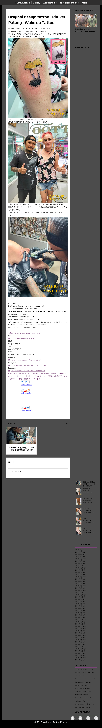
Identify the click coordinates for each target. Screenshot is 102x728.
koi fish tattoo (79, 688)
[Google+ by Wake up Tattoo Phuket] (80, 718)
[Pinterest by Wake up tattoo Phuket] (88, 718)
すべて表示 (64, 423)
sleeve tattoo (78, 698)
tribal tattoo (78, 701)
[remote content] (38, 383)
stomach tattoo (87, 698)
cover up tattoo (79, 685)
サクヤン (85, 701)
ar (85, 673)
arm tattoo (91, 673)
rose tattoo (86, 695)
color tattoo (88, 682)
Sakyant (90, 669)
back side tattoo (79, 676)
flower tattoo (88, 685)
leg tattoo (87, 688)
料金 (92, 704)
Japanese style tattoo (81, 669)
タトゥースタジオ (80, 704)
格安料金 (81, 707)
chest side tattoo (79, 682)
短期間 (87, 707)
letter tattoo (78, 692)
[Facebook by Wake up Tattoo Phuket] (73, 718)
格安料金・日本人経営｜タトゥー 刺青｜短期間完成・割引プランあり (21, 449)
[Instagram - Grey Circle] (96, 718)
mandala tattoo (87, 692)
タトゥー (92, 701)
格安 (76, 707)
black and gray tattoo (81, 679)
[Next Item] (93, 20)
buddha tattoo (92, 679)
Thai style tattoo (79, 673)
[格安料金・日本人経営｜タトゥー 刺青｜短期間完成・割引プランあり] (21, 435)
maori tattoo (78, 695)
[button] (36, 2)
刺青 (88, 704)
